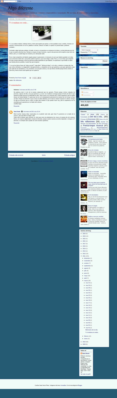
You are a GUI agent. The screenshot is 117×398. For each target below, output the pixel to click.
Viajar (95, 130)
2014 (84, 248)
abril (85, 278)
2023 (84, 236)
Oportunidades (92, 123)
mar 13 (88, 310)
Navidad (103, 121)
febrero (86, 336)
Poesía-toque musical (93, 125)
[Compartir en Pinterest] (40, 78)
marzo (86, 280)
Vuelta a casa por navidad (95, 216)
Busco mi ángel (92, 205)
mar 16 (88, 305)
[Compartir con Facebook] (38, 78)
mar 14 (88, 307)
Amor (92, 114)
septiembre (87, 265)
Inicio (44, 155)
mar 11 (88, 315)
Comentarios (87, 95)
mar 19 (88, 300)
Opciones (83, 123)
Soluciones (83, 130)
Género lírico (102, 119)
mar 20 (88, 297)
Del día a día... (96, 117)
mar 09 (88, 320)
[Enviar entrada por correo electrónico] (30, 77)
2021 (84, 241)
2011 (84, 256)
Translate (94, 52)
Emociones (91, 119)
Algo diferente (20, 8)
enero (86, 338)
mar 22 (88, 295)
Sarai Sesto (17, 111)
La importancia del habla (95, 139)
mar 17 (88, 302)
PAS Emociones (103, 123)
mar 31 (88, 283)
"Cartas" (83, 114)
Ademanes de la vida (91, 330)
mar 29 (88, 288)
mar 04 (88, 325)
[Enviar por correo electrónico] (33, 78)
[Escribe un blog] (35, 78)
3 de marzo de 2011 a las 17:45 (27, 89)
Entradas (85, 92)
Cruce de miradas (93, 150)
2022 (84, 238)
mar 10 (88, 317)
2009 (84, 344)
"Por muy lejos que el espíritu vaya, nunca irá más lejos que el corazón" (97, 184)
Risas (94, 129)
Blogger (80, 385)
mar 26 (88, 290)
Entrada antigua (69, 155)
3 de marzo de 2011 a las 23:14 (31, 111)
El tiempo (83, 119)
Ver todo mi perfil (85, 374)
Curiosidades (84, 117)
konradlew (63, 385)
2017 (84, 243)
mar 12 (88, 312)
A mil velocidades (93, 195)
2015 (84, 246)
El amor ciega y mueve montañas (98, 161)
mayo (86, 275)
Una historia (90, 130)
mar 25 (88, 292)
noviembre (87, 260)
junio (85, 273)
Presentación (83, 127)
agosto (86, 268)
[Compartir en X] (37, 78)
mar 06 (88, 322)
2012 (84, 253)
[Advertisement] (92, 29)
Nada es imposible (93, 171)
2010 (84, 341)
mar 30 (88, 285)
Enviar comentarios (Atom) (46, 161)
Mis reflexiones (18, 80)
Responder (16, 106)
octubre (86, 263)
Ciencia (103, 114)
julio (85, 270)
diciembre (87, 258)
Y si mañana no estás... (92, 332)
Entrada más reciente (16, 155)
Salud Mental (102, 129)
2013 (84, 251)
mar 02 (88, 327)
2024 (84, 233)
